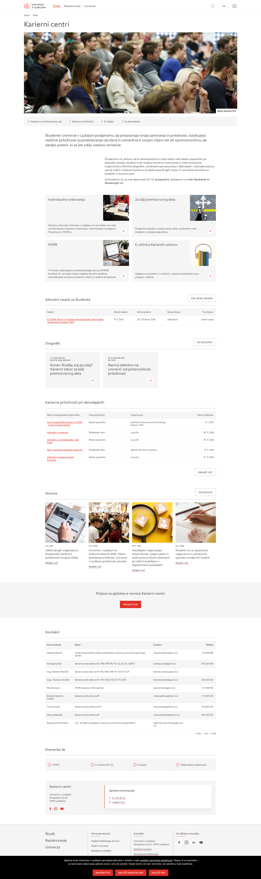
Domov (27, 15)
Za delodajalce (132, 122)
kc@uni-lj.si (118, 802)
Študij (56, 6)
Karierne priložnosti (83, 122)
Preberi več (51, 563)
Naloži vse (158, 873)
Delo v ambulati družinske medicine (64, 450)
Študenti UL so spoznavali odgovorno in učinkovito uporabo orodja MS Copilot (193, 554)
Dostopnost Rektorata (146, 854)
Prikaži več (205, 473)
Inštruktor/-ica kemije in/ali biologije (60, 458)
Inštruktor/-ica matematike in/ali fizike (63, 441)
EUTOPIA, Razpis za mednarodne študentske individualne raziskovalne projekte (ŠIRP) (75, 321)
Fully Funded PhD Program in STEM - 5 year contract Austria (64, 424)
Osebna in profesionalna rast (46, 122)
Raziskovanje (72, 6)
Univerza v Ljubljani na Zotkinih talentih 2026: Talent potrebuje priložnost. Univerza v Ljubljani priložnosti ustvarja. (108, 556)
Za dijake (109, 122)
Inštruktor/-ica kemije (57, 433)
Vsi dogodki (205, 343)
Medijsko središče (101, 851)
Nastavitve (103, 873)
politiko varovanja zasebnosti (156, 860)
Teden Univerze (99, 846)
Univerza (89, 6)
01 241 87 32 (118, 798)
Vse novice (206, 493)
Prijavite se (130, 605)
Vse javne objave (202, 299)
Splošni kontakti (143, 849)
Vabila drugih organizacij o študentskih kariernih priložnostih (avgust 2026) (62, 554)
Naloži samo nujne (130, 873)
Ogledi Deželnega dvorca (105, 841)
